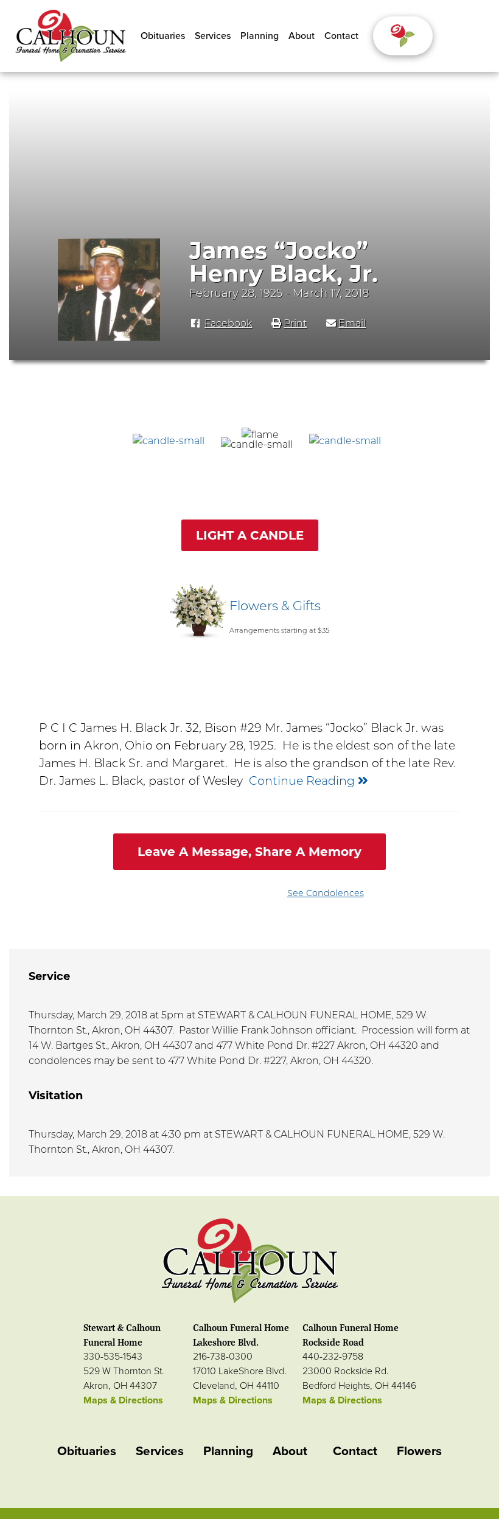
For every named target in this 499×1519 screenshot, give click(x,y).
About (301, 36)
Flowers (419, 1451)
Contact (341, 36)
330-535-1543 (112, 1356)
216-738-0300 (223, 1356)
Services (213, 36)
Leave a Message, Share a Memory (249, 851)
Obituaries (163, 36)
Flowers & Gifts (275, 605)
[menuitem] (163, 36)
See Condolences (325, 893)
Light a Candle (250, 535)
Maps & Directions (123, 1400)
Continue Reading (303, 780)
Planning (259, 36)
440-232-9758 (332, 1356)
